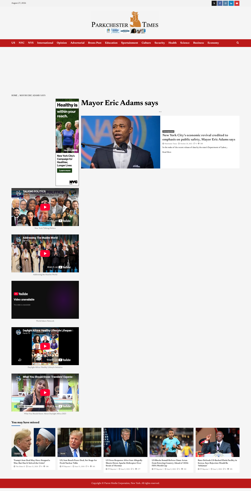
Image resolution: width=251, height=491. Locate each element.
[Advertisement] (125, 68)
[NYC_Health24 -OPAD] (67, 142)
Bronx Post (94, 43)
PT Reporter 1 (66, 466)
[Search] (238, 42)
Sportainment (129, 43)
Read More (166, 152)
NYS (31, 43)
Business (198, 43)
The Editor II (20, 466)
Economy (213, 43)
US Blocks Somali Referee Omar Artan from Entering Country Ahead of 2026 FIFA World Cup (170, 463)
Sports (155, 453)
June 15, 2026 (33, 466)
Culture (146, 43)
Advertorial (77, 43)
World (63, 453)
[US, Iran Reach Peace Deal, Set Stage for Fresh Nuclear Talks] (79, 442)
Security (160, 43)
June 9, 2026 (125, 469)
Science (185, 43)
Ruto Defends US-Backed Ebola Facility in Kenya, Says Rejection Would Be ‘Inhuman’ (217, 463)
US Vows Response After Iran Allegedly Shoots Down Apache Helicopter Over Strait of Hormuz (124, 463)
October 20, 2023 (186, 143)
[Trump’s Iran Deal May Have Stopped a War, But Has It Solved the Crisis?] (33, 442)
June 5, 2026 (217, 469)
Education (111, 43)
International (45, 43)
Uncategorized (168, 131)
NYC (21, 43)
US (13, 43)
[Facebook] (219, 3)
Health (172, 43)
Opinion (62, 43)
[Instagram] (225, 3)
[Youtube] (236, 3)
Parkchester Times (171, 143)
